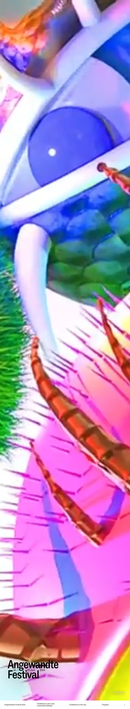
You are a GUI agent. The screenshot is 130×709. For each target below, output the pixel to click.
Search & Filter (65, 698)
